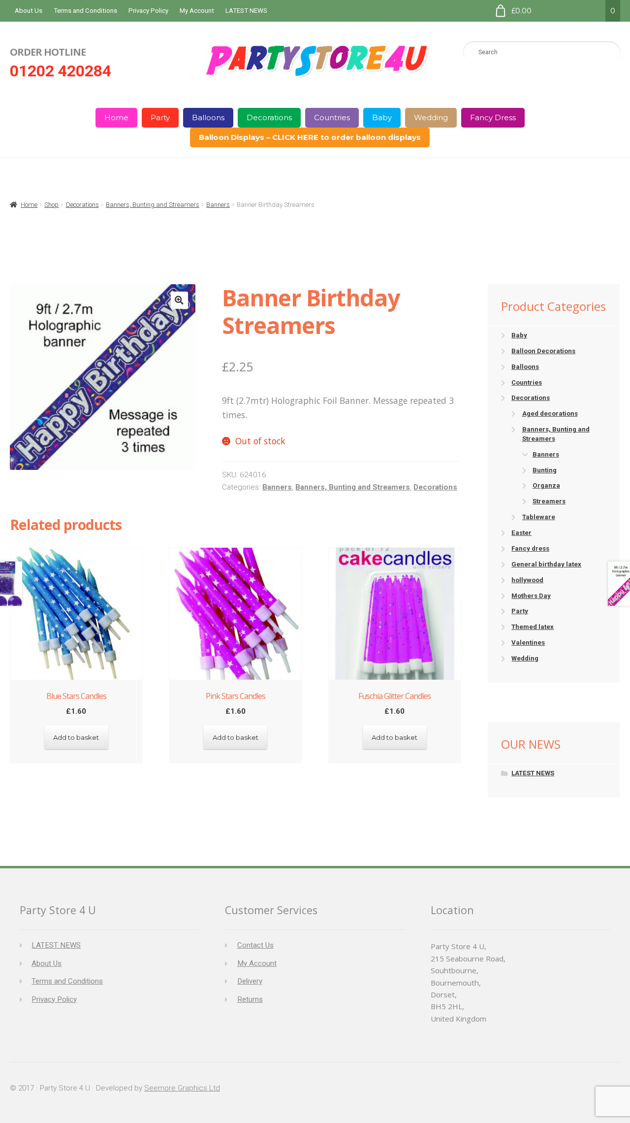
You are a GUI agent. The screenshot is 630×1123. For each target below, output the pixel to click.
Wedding (431, 117)
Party (160, 117)
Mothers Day (531, 595)
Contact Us (255, 945)
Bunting (545, 470)
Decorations (269, 117)
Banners (218, 204)
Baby (382, 117)
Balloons (208, 117)
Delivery (249, 981)
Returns (250, 999)
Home (116, 117)
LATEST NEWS (246, 10)
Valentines (528, 642)
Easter (521, 532)
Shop (51, 204)
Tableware (538, 517)
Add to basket (76, 737)
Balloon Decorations (543, 351)
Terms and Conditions (85, 10)
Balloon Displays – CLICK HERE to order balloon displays (310, 137)
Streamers (549, 501)
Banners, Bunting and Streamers (152, 204)
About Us (28, 10)
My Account (197, 10)
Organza (546, 485)
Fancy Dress (493, 117)
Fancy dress (530, 548)
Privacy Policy (148, 10)
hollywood (527, 580)
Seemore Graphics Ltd (182, 1088)
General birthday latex (546, 564)
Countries (332, 117)
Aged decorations (550, 413)
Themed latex (532, 626)
